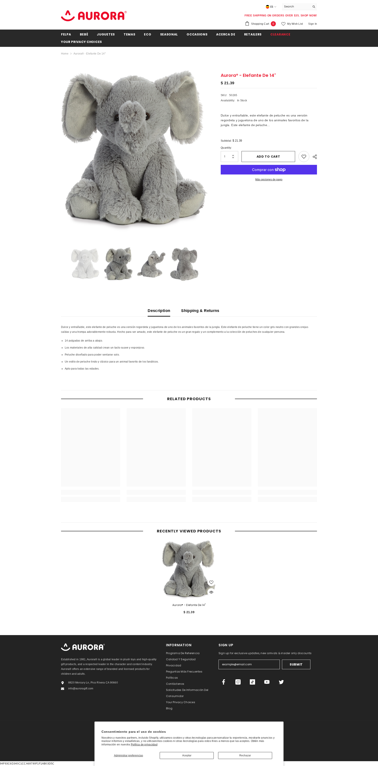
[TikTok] (252, 682)
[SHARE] (313, 156)
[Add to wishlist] (303, 156)
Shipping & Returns (200, 310)
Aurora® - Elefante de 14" (189, 605)
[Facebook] (224, 682)
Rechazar (245, 755)
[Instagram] (238, 682)
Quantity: (226, 147)
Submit (296, 664)
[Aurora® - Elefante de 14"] (189, 569)
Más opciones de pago (268, 179)
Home (64, 53)
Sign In (312, 23)
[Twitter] (281, 682)
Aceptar (186, 755)
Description (159, 310)
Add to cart (268, 156)
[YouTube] (267, 682)
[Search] (299, 6)
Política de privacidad (144, 744)
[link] (90, 492)
